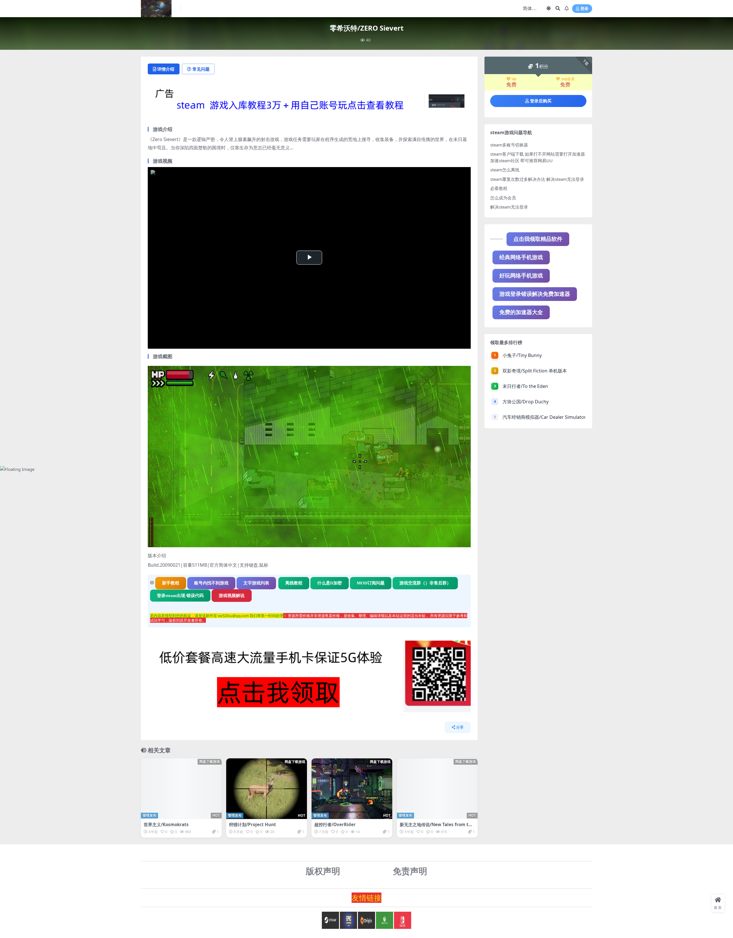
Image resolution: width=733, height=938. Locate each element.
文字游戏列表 (256, 583)
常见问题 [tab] (201, 69)
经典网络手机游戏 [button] (521, 257)
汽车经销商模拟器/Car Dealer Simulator (544, 417)
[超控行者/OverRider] (352, 788)
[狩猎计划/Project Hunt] (266, 788)
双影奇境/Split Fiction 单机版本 (535, 371)
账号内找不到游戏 (211, 583)
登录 (584, 9)
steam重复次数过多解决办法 (517, 179)
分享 (460, 727)
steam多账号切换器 (509, 145)
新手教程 (170, 583)
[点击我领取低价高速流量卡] (309, 678)
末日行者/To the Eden (525, 386)
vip (514, 79)
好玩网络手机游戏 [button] (521, 276)
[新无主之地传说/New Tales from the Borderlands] (437, 788)
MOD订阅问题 (371, 583)
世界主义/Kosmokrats (166, 824)
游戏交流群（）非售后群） (425, 583)
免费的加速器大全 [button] (521, 312)
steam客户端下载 (507, 154)
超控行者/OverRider (335, 824)
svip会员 (567, 79)
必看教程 (498, 188)
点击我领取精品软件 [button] (537, 239)
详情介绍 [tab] (165, 69)
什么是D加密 (329, 583)
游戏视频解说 (232, 595)
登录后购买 (540, 101)
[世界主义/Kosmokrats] (181, 788)
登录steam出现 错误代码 (180, 595)
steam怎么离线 (504, 169)
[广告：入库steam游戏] (309, 103)
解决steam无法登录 (509, 207)
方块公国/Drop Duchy (526, 401)
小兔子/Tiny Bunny (522, 355)
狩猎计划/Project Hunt (252, 824)
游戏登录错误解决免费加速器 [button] (534, 294)
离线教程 (293, 583)
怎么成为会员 (503, 198)
